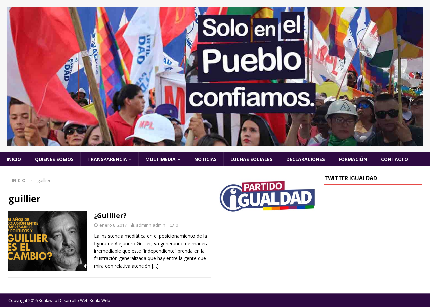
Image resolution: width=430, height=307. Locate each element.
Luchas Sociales (251, 159)
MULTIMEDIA (160, 159)
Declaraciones (305, 159)
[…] (155, 266)
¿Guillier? (110, 215)
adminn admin (150, 225)
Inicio (14, 159)
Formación (353, 159)
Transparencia (107, 159)
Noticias (205, 159)
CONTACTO (394, 159)
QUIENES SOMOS (54, 159)
